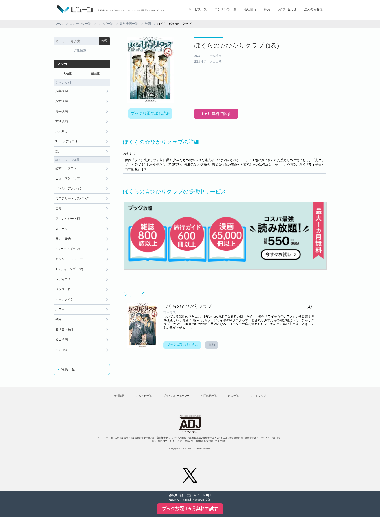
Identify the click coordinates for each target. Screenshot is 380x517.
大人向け (61, 131)
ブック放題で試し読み (150, 113)
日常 (58, 208)
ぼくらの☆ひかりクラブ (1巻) (236, 45)
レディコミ (63, 279)
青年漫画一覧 (129, 23)
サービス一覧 (198, 9)
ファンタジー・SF (67, 218)
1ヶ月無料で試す (216, 113)
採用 (267, 9)
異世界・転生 (64, 329)
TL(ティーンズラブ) (69, 269)
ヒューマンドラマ (67, 178)
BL (57, 151)
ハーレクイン (64, 299)
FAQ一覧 (233, 395)
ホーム (58, 23)
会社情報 (250, 9)
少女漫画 (61, 101)
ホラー (60, 309)
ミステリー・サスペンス (72, 198)
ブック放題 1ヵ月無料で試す (190, 508)
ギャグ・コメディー (69, 259)
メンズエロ (63, 289)
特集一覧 (68, 369)
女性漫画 (61, 121)
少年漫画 (61, 91)
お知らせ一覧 (144, 395)
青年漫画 (61, 111)
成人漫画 (61, 339)
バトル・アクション (69, 188)
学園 (148, 23)
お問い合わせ (287, 9)
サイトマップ (258, 395)
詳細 (212, 344)
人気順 (67, 73)
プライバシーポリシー (176, 395)
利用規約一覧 (209, 395)
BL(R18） (62, 350)
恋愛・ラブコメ (66, 168)
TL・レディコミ (66, 141)
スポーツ (61, 228)
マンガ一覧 (105, 23)
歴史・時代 (63, 239)
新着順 (95, 73)
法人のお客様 (313, 9)
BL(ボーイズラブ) (67, 249)
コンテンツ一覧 (225, 9)
